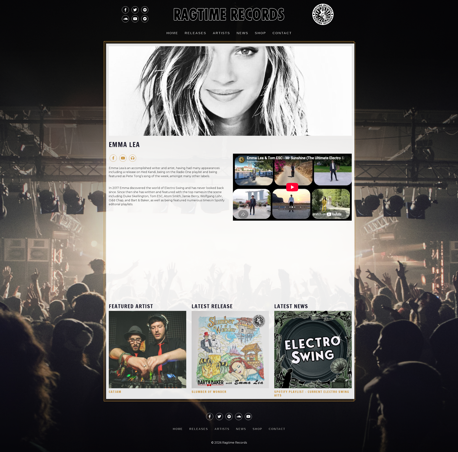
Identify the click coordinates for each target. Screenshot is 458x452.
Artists (221, 33)
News (242, 33)
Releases (195, 33)
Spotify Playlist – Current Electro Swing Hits (311, 393)
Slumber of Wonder (209, 391)
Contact (282, 33)
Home (172, 33)
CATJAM (115, 391)
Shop (260, 33)
